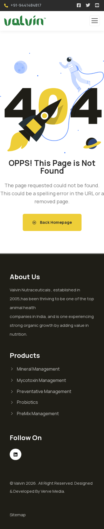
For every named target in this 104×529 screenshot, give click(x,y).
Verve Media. (53, 491)
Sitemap (18, 515)
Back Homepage (55, 222)
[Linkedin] (15, 454)
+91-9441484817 (26, 5)
